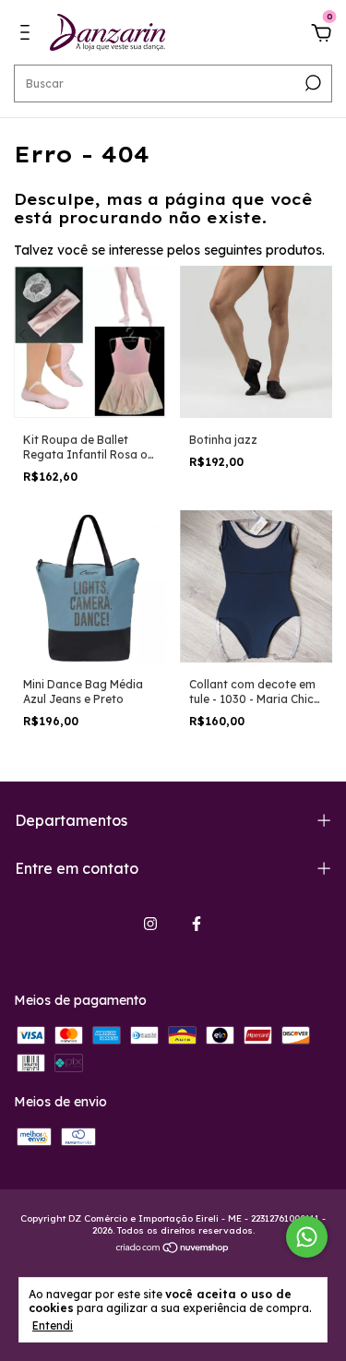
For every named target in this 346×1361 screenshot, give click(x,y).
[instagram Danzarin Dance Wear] (150, 923)
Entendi (52, 1325)
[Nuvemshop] (173, 1249)
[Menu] (28, 35)
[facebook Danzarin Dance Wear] (196, 923)
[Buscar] (311, 83)
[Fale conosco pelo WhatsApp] (307, 1237)
